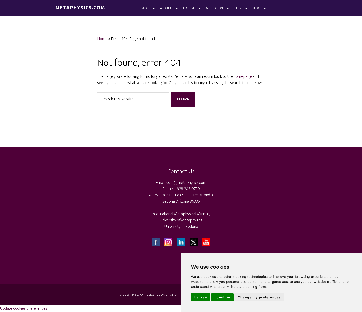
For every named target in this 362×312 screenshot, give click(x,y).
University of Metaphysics (181, 220)
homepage (243, 76)
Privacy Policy (143, 294)
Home (102, 38)
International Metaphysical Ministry (181, 213)
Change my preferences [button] (259, 297)
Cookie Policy (167, 294)
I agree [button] (200, 297)
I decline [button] (222, 297)
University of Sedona (181, 226)
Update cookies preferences (23, 308)
